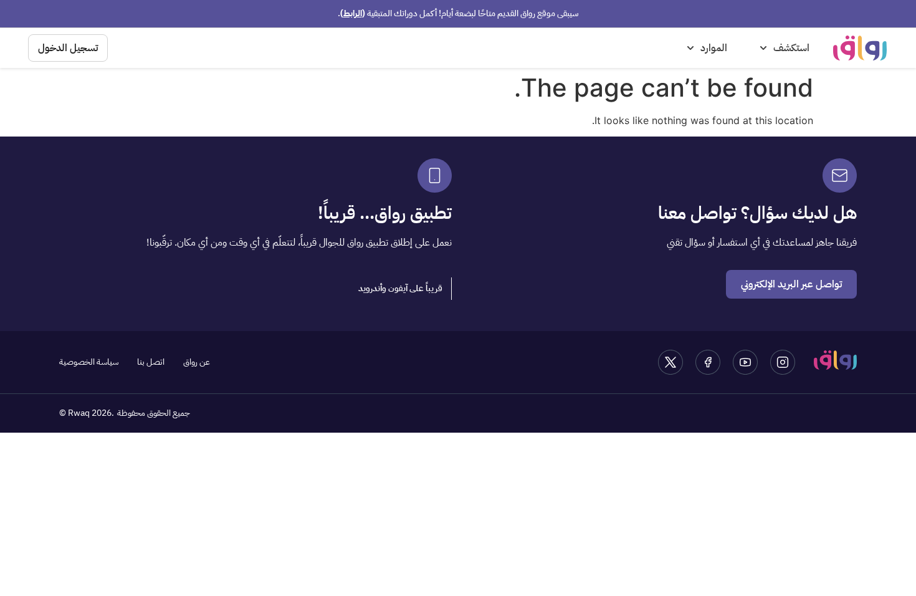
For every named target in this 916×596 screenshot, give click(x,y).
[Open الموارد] (690, 48)
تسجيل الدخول (68, 48)
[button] (401, 288)
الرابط (352, 13)
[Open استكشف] (763, 48)
